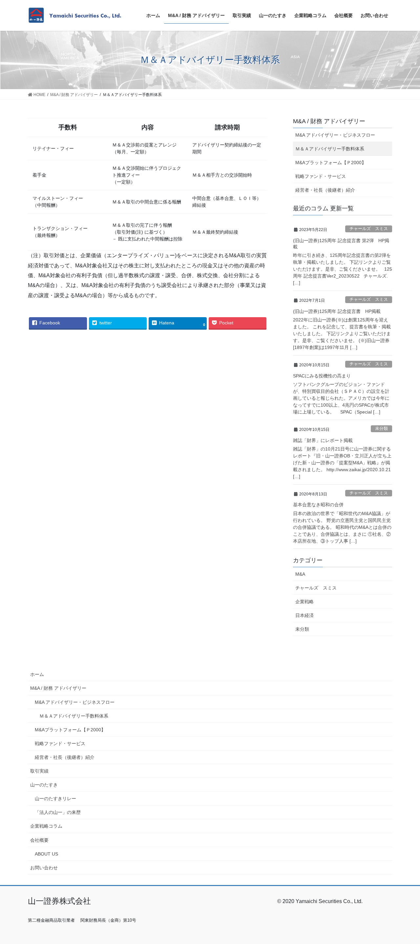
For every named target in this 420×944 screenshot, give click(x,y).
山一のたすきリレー (55, 798)
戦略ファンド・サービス (320, 176)
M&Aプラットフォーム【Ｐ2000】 (330, 162)
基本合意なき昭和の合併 (318, 504)
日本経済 (304, 615)
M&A (300, 574)
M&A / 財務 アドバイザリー (58, 688)
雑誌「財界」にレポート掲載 (323, 440)
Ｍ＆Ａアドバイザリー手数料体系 (329, 148)
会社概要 (39, 840)
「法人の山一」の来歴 (58, 812)
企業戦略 (304, 601)
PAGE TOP (403, 910)
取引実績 (39, 771)
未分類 (381, 428)
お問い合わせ (44, 867)
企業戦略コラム (46, 826)
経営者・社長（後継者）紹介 (325, 190)
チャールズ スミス (368, 228)
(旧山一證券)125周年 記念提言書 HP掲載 (337, 311)
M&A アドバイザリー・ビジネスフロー (335, 135)
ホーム (37, 674)
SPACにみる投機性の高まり (322, 375)
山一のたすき (44, 784)
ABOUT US (46, 854)
